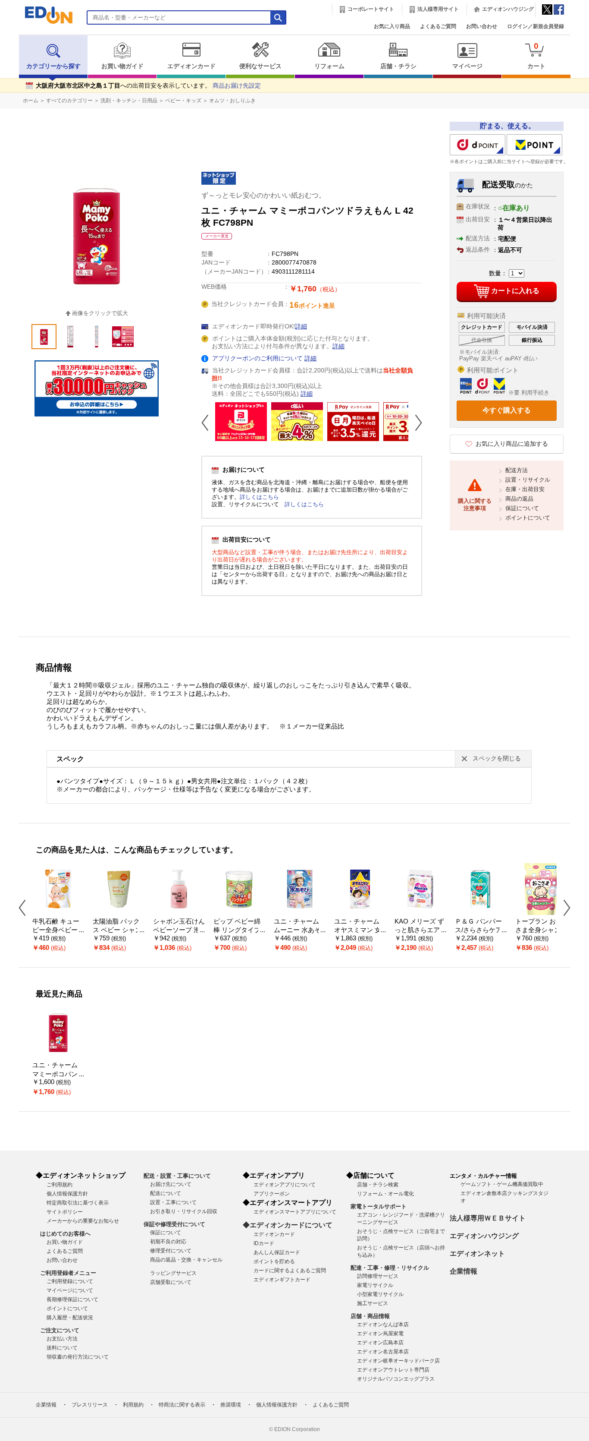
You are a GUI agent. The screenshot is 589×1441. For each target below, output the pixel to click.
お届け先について (170, 1184)
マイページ (467, 66)
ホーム (30, 101)
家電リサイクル (375, 1285)
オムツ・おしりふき (232, 101)
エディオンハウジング (508, 9)
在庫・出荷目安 (525, 489)
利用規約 (133, 1405)
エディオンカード (191, 66)
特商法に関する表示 (182, 1405)
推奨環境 (230, 1405)
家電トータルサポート (379, 1206)
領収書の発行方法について (78, 1357)
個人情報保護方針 (67, 1194)
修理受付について (170, 1251)
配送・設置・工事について (177, 1176)
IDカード (264, 1243)
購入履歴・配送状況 (70, 1318)
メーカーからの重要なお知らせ (83, 1221)
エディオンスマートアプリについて (295, 1212)
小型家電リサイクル (380, 1294)
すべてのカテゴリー (69, 101)
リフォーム (329, 66)
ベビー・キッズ (183, 101)
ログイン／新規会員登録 (535, 26)
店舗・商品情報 (370, 1316)
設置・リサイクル (527, 479)
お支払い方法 (62, 1339)
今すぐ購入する (506, 410)
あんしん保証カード (277, 1252)
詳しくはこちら (259, 497)
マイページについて (70, 1290)
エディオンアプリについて (285, 1185)
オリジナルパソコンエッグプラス (396, 1379)
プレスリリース (90, 1405)
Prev (208, 422)
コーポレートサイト (371, 9)
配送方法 (516, 470)
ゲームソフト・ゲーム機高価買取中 (502, 1184)
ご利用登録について (70, 1281)
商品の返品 (519, 498)
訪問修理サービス (377, 1276)
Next (415, 422)
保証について (522, 508)
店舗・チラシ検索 (377, 1185)
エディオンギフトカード (282, 1280)
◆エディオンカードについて (287, 1225)
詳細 (301, 326)
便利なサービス (260, 66)
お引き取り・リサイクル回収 (183, 1211)
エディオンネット (477, 1253)
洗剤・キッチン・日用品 (128, 101)
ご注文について (59, 1330)
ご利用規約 (59, 1185)
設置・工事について (173, 1202)
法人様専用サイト (438, 9)
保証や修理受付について (174, 1224)
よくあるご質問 (438, 26)
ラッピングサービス (173, 1273)
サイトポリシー (65, 1212)
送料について (62, 1348)
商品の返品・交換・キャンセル (186, 1260)
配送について (165, 1193)
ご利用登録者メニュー (68, 1273)
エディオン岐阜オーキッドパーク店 (398, 1361)
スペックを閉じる (497, 758)
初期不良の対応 (168, 1242)
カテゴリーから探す (53, 66)
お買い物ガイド (122, 66)
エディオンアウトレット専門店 (393, 1370)
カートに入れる (515, 290)
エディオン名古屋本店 (383, 1352)
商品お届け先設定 (237, 85)
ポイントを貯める (274, 1261)
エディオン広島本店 (380, 1343)
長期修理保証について (72, 1299)
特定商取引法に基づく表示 (78, 1203)
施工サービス (372, 1303)
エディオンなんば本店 (383, 1324)
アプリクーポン (272, 1194)
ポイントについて (527, 517)
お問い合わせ (481, 26)
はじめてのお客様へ (65, 1233)
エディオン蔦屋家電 (380, 1334)
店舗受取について (170, 1282)
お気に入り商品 (392, 26)
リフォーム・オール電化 (385, 1194)
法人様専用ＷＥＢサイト (488, 1218)
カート (536, 55)
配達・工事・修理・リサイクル (390, 1267)
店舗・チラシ (398, 66)
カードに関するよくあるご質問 (290, 1271)
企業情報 (463, 1271)
